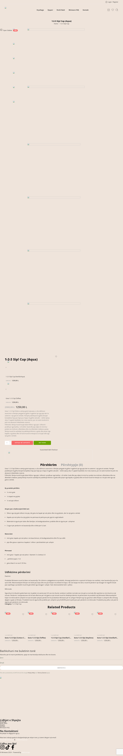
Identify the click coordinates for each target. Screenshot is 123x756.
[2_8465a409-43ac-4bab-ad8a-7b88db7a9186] (56, 169)
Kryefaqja (40, 10)
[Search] (117, 10)
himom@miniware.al (7, 740)
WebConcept (25, 752)
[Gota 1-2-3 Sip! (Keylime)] (84, 622)
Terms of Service (42, 673)
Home (56, 24)
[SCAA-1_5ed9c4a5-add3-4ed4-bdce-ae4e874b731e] (56, 329)
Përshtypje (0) (72, 464)
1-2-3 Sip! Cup (64, 24)
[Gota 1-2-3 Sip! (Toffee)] (6, 390)
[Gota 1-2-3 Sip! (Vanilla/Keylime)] (107, 622)
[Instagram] (2, 747)
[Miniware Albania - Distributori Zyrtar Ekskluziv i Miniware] (11, 10)
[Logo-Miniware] (61, 697)
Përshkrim (48, 464)
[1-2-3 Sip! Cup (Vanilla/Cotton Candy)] (61, 622)
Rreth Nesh (61, 10)
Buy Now (42, 443)
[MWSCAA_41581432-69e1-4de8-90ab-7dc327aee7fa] (20, 35)
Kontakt (86, 10)
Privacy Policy (31, 673)
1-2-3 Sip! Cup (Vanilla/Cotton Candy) (61, 638)
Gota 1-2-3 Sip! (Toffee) (37, 638)
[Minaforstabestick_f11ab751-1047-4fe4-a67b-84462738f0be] (56, 276)
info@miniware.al (21, 740)
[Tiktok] (7, 747)
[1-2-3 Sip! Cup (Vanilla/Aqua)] (6, 368)
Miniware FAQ (74, 10)
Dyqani (50, 10)
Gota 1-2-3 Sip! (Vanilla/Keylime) (107, 638)
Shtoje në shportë (22, 443)
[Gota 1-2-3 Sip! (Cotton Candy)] (15, 622)
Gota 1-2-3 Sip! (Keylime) (83, 638)
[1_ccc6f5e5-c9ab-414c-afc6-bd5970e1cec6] (56, 114)
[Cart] (108, 10)
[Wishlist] (56, 357)
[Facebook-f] (12, 747)
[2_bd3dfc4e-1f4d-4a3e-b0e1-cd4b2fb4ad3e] (56, 222)
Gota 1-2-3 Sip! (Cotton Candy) (15, 638)
